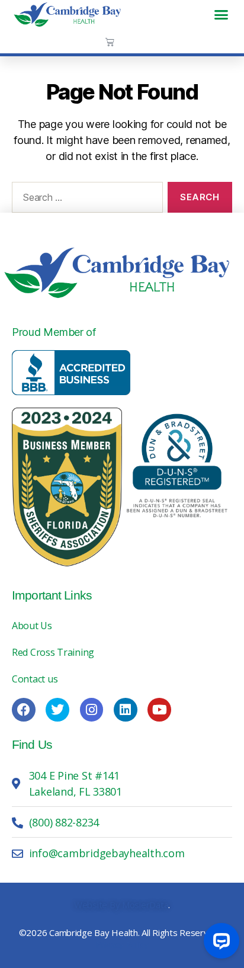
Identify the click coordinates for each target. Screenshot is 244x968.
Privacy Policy (122, 944)
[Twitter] (57, 710)
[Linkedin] (125, 710)
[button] (221, 14)
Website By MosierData (121, 905)
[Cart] (110, 41)
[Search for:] (85, 199)
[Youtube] (159, 710)
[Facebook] (24, 710)
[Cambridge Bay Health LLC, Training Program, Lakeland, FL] (71, 372)
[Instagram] (92, 710)
